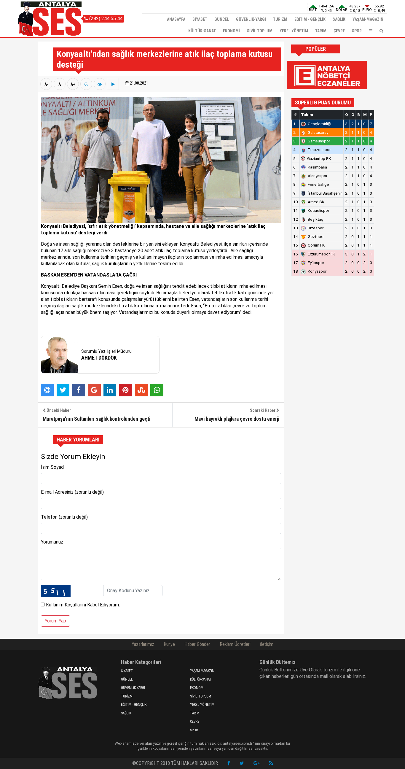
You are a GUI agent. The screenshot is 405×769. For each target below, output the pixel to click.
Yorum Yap (55, 621)
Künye (169, 644)
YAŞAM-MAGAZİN (368, 19)
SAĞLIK (339, 19)
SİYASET (199, 19)
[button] (370, 31)
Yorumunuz (52, 542)
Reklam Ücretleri (235, 644)
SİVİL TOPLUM (259, 30)
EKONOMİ (231, 30)
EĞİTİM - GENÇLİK (310, 19)
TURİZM (280, 19)
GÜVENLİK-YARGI (251, 19)
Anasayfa (176, 19)
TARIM (320, 30)
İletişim (266, 644)
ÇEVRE (339, 30)
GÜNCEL (221, 19)
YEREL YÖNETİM (294, 30)
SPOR (357, 30)
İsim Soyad (52, 467)
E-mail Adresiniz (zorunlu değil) (72, 492)
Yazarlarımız (143, 644)
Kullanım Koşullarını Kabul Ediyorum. (82, 605)
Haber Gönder (197, 644)
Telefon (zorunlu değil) (64, 517)
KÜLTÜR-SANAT (202, 30)
